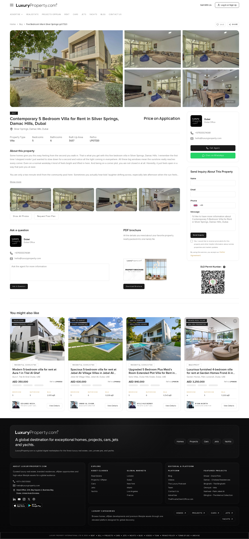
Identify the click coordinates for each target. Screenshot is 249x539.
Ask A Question (18, 286)
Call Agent (215, 148)
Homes (180, 441)
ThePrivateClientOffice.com (180, 499)
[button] (66, 68)
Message (195, 211)
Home (13, 24)
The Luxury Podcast (177, 483)
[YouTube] (19, 499)
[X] (29, 499)
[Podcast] (34, 499)
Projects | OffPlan (51, 14)
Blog (103, 14)
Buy (21, 24)
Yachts (93, 14)
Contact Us (115, 14)
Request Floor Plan (46, 216)
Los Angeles (132, 491)
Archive (196, 535)
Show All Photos (21, 216)
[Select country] (196, 205)
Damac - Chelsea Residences (217, 479)
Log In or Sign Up (229, 5)
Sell (100, 535)
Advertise (15, 14)
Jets (84, 14)
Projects (194, 441)
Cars (75, 14)
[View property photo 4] (116, 199)
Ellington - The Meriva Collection (218, 495)
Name (193, 178)
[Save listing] (61, 321)
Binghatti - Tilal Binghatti (214, 483)
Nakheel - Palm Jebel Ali (214, 491)
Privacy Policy (168, 535)
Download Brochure (134, 286)
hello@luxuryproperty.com (28, 485)
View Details (54, 405)
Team (170, 487)
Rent (66, 14)
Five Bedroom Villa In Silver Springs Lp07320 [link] (46, 24)
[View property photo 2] (30, 199)
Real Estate (32, 14)
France (130, 495)
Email (193, 189)
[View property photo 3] (73, 199)
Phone (193, 200)
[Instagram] (24, 499)
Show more (15, 182)
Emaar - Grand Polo (212, 476)
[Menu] (12, 5)
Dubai (129, 479)
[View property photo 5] (159, 199)
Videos (171, 479)
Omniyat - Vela (210, 487)
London (130, 476)
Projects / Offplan (99, 479)
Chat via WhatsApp (215, 155)
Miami (129, 487)
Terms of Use (183, 535)
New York (131, 483)
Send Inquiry (198, 235)
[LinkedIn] (14, 499)
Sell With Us (206, 5)
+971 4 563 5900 (23, 481)
